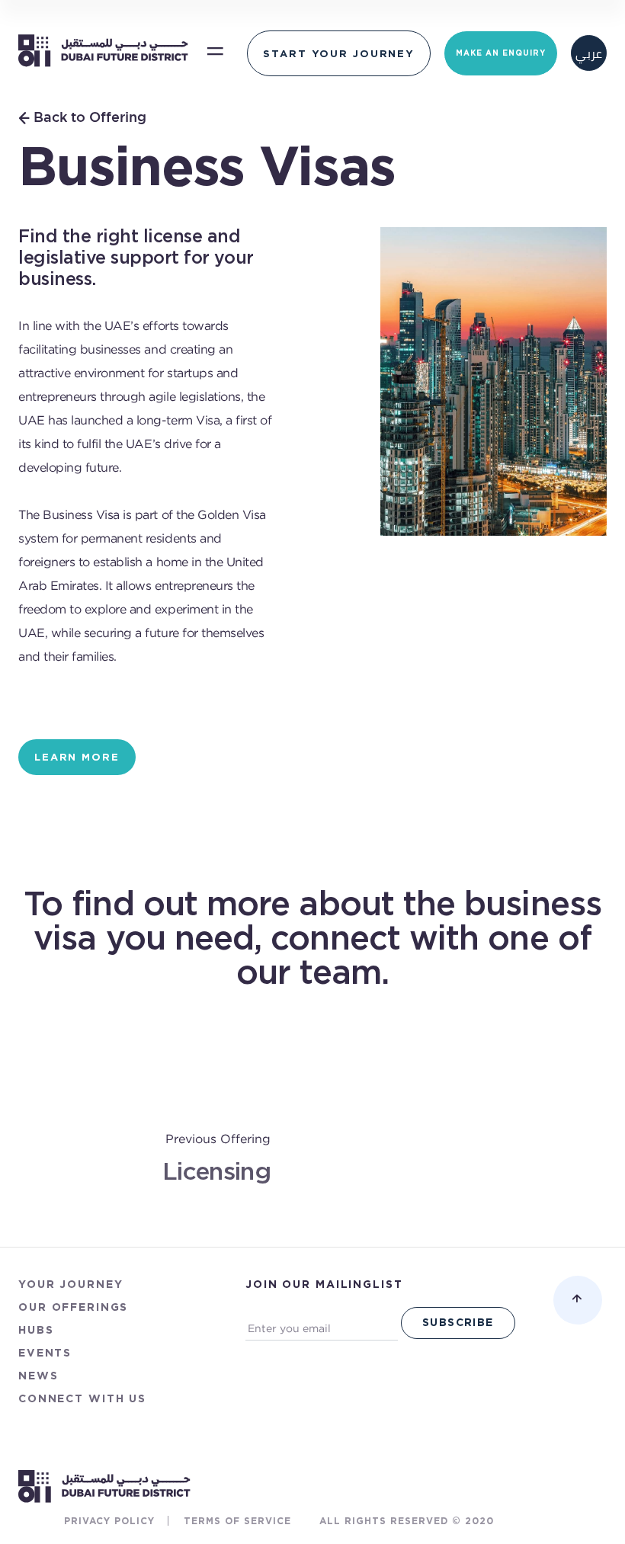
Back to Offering (90, 118)
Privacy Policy (109, 1521)
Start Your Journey (339, 53)
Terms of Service (237, 1521)
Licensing (216, 1173)
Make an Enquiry (501, 53)
